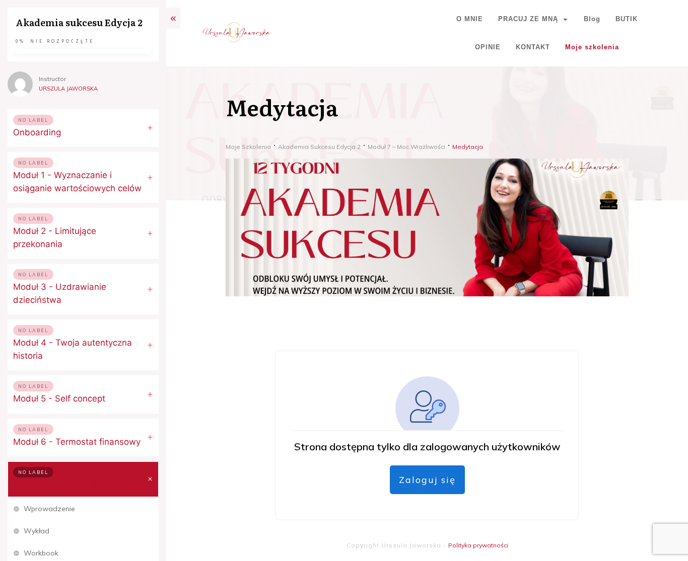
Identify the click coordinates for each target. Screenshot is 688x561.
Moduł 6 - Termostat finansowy (77, 442)
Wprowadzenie (49, 508)
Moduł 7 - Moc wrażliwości (67, 484)
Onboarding (37, 132)
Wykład (36, 530)
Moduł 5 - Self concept (59, 398)
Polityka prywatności (478, 545)
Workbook (41, 552)
